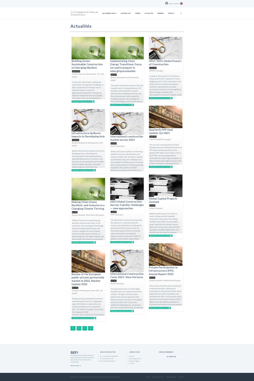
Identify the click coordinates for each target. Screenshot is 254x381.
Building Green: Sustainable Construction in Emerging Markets (87, 64)
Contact (171, 13)
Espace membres (174, 3)
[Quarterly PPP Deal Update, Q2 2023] (165, 117)
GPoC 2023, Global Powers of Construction (165, 62)
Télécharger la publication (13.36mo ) (83, 242)
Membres (160, 13)
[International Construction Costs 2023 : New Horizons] (127, 261)
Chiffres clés (126, 13)
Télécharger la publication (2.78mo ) (161, 98)
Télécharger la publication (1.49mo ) (122, 105)
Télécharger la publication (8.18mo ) (122, 311)
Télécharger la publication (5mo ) (160, 308)
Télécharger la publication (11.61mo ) (83, 170)
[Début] (73, 328)
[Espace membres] (166, 3)
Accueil (131, 356)
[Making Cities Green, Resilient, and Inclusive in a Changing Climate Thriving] (88, 189)
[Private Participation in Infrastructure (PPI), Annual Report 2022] (165, 254)
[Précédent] (79, 328)
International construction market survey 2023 (126, 138)
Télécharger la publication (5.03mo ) (122, 242)
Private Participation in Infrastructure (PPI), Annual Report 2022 (163, 271)
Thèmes (137, 13)
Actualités (149, 13)
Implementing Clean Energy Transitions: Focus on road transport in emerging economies (126, 66)
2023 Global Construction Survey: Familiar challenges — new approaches (127, 205)
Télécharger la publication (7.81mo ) (161, 167)
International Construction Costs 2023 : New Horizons (127, 275)
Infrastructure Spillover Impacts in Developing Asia (88, 135)
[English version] (181, 3)
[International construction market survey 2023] (127, 123)
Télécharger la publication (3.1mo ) (83, 101)
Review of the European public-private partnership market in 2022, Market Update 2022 (88, 279)
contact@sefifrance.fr (108, 361)
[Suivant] (84, 328)
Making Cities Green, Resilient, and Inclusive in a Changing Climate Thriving (88, 205)
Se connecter (171, 356)
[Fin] (90, 328)
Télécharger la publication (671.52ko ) (83, 318)
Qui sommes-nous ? (109, 13)
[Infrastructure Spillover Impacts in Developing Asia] (88, 120)
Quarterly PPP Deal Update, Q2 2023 (161, 131)
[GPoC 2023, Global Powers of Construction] (165, 48)
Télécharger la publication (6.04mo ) (161, 236)
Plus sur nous (74, 365)
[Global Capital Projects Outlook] (165, 185)
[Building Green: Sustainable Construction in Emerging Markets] (88, 48)
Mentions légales (134, 361)
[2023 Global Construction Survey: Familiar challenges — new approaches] (127, 188)
